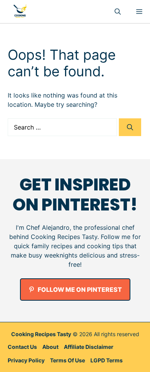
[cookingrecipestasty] (20, 11)
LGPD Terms (106, 360)
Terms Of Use (67, 360)
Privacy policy (26, 360)
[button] (117, 11)
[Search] (130, 127)
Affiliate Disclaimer (88, 346)
